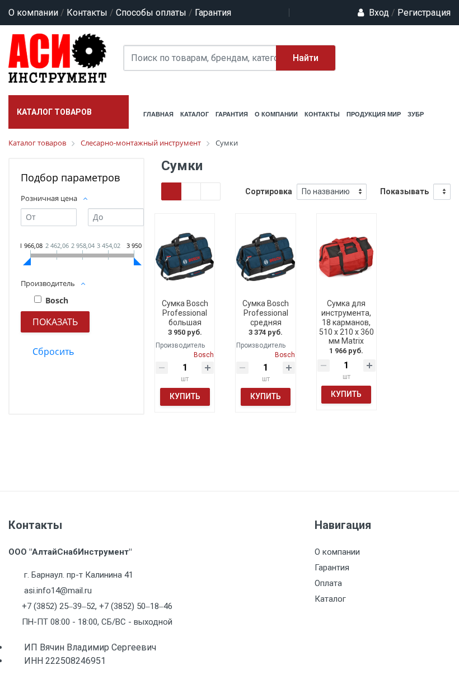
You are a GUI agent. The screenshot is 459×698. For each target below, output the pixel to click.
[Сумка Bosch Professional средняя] (265, 257)
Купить (185, 396)
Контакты (87, 12)
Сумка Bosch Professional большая (185, 313)
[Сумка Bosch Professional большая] (185, 257)
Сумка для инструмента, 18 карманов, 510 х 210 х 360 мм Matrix (346, 322)
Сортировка (268, 191)
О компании (33, 12)
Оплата (328, 583)
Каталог (330, 599)
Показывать (404, 191)
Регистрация (421, 12)
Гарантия (213, 12)
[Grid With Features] (191, 191)
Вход (379, 12)
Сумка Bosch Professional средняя (265, 313)
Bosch (56, 300)
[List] (210, 191)
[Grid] (171, 191)
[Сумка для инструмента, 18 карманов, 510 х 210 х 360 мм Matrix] (346, 257)
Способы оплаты (151, 12)
